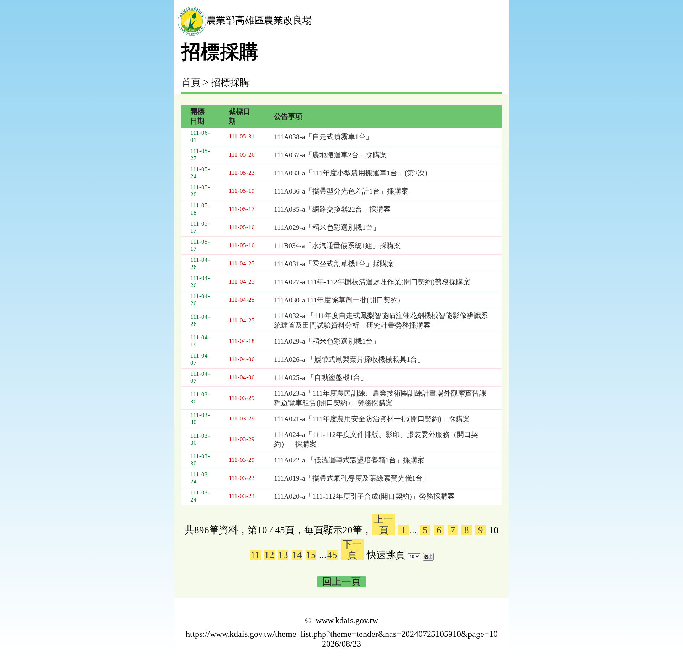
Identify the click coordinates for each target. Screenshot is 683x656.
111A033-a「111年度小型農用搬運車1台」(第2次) (350, 173)
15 (311, 555)
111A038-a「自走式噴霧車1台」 (323, 137)
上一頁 (383, 524)
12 (269, 555)
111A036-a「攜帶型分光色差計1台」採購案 (341, 191)
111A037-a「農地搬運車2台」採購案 (330, 155)
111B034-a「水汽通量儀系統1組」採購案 (337, 245)
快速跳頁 (386, 555)
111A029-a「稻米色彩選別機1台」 (327, 227)
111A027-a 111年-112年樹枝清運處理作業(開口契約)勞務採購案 (372, 282)
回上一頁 (341, 581)
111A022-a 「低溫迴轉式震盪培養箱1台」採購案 (349, 460)
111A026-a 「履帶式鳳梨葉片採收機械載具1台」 (349, 359)
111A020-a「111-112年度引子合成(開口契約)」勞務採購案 (364, 496)
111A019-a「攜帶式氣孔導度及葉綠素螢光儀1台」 (352, 478)
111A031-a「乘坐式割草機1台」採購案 (334, 264)
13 (283, 555)
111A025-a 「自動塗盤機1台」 (320, 377)
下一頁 (352, 549)
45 (332, 555)
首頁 (191, 82)
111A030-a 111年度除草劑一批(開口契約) (337, 300)
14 (297, 555)
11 (255, 555)
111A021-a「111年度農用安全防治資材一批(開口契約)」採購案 (372, 419)
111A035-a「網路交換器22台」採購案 (332, 209)
